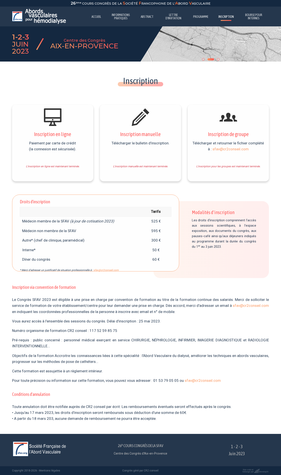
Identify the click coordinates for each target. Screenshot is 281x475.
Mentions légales (49, 470)
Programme (200, 16)
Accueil (96, 16)
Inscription (226, 16)
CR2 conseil (151, 470)
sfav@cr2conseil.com (231, 149)
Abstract (147, 16)
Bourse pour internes (253, 16)
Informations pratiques (121, 16)
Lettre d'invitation (173, 16)
